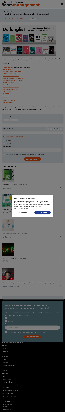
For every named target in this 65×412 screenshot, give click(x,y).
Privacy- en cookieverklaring (21, 208)
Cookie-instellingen (22, 212)
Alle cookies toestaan (42, 212)
